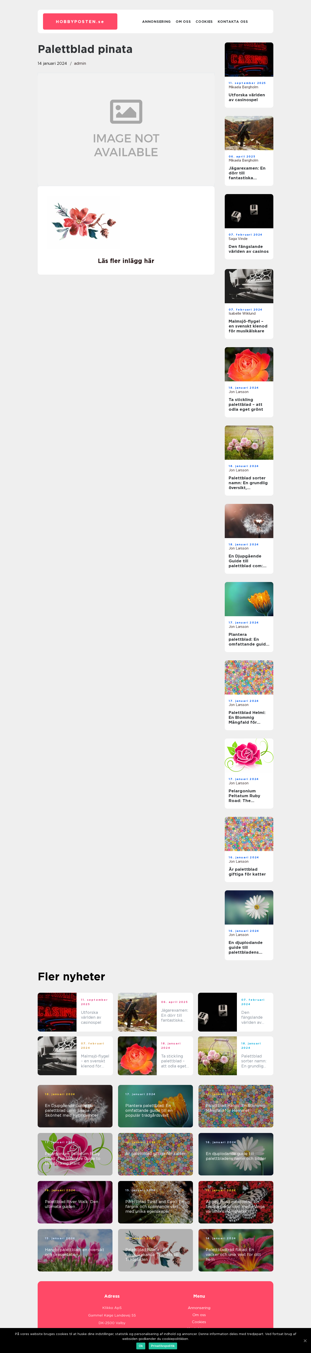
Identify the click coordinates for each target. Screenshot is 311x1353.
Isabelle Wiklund (242, 313)
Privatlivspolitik (163, 1346)
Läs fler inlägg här (126, 260)
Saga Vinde (238, 238)
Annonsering (156, 22)
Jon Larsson (239, 392)
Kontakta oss (233, 22)
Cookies (204, 22)
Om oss (183, 22)
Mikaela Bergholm (243, 87)
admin (80, 63)
